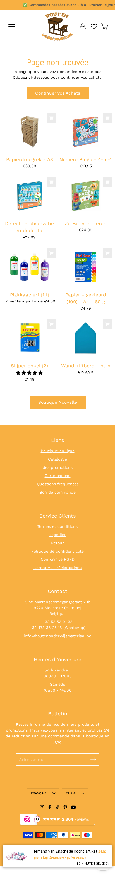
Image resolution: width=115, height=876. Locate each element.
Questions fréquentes (57, 484)
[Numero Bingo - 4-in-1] (85, 132)
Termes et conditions (57, 526)
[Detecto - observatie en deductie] (29, 196)
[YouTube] (73, 807)
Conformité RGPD (58, 559)
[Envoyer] (93, 759)
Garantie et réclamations (57, 567)
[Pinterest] (65, 807)
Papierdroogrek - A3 (29, 159)
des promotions (58, 467)
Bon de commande (58, 492)
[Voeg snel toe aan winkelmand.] (51, 118)
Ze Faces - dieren (86, 223)
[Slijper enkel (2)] (29, 338)
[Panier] (104, 26)
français (39, 793)
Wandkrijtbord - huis (85, 365)
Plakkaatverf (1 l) (29, 294)
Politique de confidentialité (57, 551)
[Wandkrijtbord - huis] (85, 338)
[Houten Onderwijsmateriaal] (57, 26)
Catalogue (57, 459)
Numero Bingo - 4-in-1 (85, 159)
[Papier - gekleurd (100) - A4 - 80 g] (85, 267)
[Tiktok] (57, 807)
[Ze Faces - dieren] (85, 196)
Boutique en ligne (58, 451)
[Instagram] (41, 807)
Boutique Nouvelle (57, 402)
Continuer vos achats (57, 93)
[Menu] (12, 27)
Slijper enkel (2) (29, 365)
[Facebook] (49, 807)
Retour (57, 543)
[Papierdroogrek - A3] (29, 132)
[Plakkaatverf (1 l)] (29, 267)
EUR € (71, 793)
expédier (57, 534)
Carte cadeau (58, 475)
